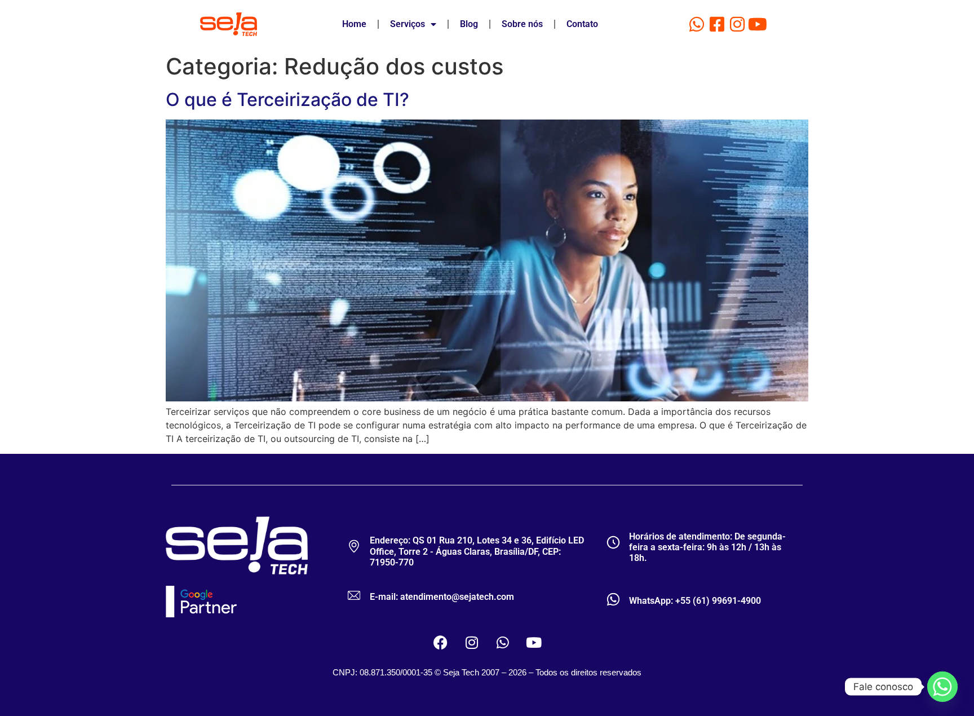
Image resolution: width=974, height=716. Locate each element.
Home (354, 24)
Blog (469, 24)
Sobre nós (522, 24)
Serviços (407, 24)
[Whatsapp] (697, 24)
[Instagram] (737, 24)
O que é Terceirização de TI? (287, 100)
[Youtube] (757, 24)
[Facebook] (441, 643)
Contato (582, 24)
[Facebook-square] (717, 24)
